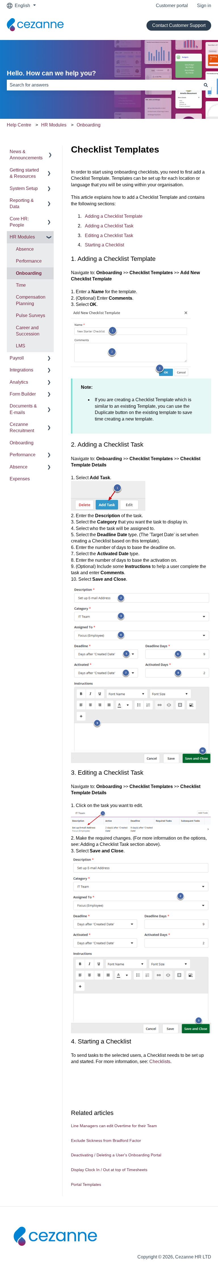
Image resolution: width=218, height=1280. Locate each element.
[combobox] (103, 85)
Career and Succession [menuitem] (27, 330)
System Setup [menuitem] (24, 188)
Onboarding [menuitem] (29, 273)
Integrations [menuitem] (21, 369)
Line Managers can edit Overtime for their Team (114, 1125)
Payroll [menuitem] (17, 358)
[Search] (205, 85)
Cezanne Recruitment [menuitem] (22, 427)
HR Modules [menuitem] (22, 237)
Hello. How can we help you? (51, 73)
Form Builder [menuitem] (23, 394)
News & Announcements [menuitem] (26, 154)
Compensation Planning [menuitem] (30, 300)
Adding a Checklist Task (109, 225)
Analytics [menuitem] (19, 382)
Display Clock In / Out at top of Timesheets (109, 1169)
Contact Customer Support (179, 25)
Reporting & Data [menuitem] (22, 203)
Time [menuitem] (21, 285)
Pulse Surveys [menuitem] (30, 315)
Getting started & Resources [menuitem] (24, 173)
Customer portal (172, 5)
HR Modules (53, 124)
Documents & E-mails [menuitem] (23, 409)
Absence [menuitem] (25, 249)
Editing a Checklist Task (109, 235)
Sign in (204, 5)
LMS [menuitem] (20, 345)
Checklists (159, 1061)
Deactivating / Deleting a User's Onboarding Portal (116, 1155)
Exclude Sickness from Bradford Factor (106, 1140)
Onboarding (88, 124)
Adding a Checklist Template (113, 216)
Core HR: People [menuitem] (19, 221)
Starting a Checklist (104, 244)
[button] (49, 152)
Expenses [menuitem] (20, 478)
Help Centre (19, 124)
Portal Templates (86, 1184)
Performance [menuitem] (29, 261)
